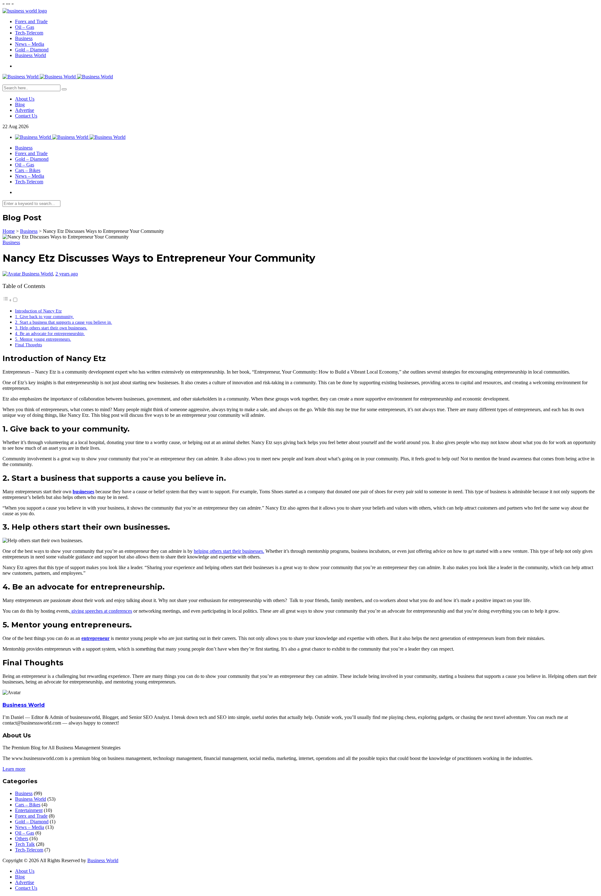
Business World (30, 55)
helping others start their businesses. (229, 551)
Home (9, 231)
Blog (20, 104)
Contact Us (26, 115)
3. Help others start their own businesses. (51, 327)
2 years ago (66, 273)
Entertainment (29, 810)
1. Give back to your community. (44, 316)
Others (21, 838)
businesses (83, 491)
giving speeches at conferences (101, 611)
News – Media (29, 44)
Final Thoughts (28, 344)
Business (24, 38)
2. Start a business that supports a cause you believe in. (63, 322)
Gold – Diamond (32, 49)
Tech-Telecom (29, 32)
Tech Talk (25, 844)
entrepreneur (95, 638)
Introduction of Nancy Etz (38, 310)
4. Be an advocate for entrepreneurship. (50, 333)
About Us (24, 99)
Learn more (14, 769)
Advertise (24, 110)
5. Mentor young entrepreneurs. (43, 339)
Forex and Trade (31, 21)
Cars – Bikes (27, 170)
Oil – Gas (24, 27)
